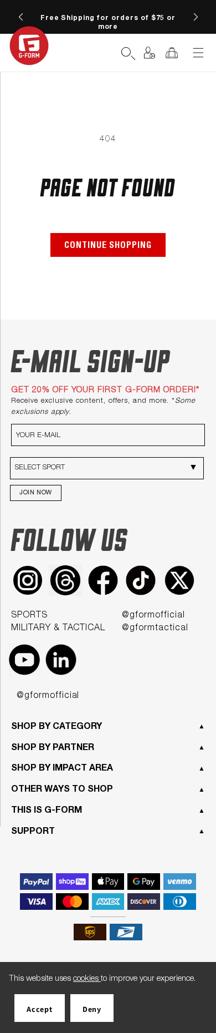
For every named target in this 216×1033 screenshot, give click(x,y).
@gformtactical (155, 628)
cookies (87, 979)
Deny (92, 1009)
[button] (105, 52)
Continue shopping (108, 246)
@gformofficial (153, 615)
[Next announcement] (195, 16)
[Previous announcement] (20, 16)
